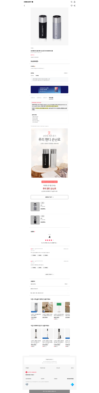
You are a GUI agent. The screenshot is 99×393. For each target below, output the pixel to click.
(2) (33, 54)
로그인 (72, 368)
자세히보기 (43, 68)
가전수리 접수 (42, 368)
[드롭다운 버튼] (32, 1)
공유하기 (74, 6)
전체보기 (66, 284)
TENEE (32, 48)
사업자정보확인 (28, 378)
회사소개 (58, 368)
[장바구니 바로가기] (74, 2)
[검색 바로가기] (72, 2)
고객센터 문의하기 (49, 359)
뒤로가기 (24, 6)
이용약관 (55, 378)
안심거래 (42, 378)
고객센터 (27, 368)
